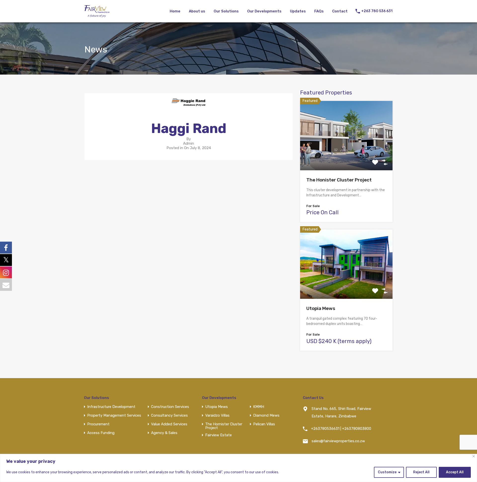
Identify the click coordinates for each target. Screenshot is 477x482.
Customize (387, 472)
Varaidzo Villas (217, 415)
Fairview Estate (218, 435)
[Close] (474, 456)
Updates (298, 11)
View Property (346, 156)
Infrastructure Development (111, 407)
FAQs (319, 11)
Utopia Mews (320, 308)
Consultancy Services (169, 415)
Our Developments (264, 11)
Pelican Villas (264, 424)
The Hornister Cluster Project (223, 426)
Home (175, 11)
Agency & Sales (164, 433)
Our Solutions (226, 11)
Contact (340, 11)
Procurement (98, 424)
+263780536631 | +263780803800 (341, 428)
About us (197, 11)
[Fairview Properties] (96, 15)
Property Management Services (114, 415)
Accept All (455, 472)
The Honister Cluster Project (339, 180)
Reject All (421, 472)
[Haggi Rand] (188, 108)
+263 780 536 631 (377, 11)
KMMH (258, 407)
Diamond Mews (266, 415)
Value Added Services (169, 424)
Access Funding (101, 433)
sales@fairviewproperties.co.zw (338, 441)
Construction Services (170, 407)
